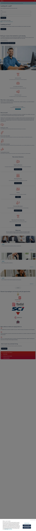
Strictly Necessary (27, 527)
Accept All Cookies (27, 525)
